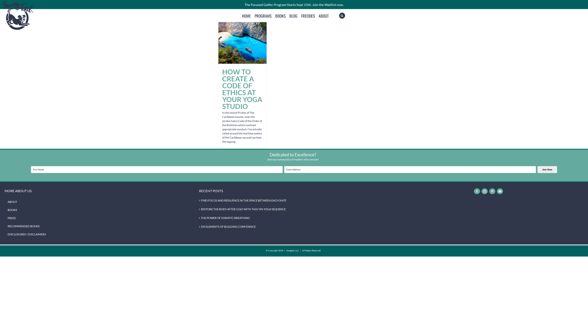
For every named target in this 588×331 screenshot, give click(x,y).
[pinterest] (492, 191)
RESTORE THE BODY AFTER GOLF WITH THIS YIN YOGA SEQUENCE (243, 209)
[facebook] (477, 191)
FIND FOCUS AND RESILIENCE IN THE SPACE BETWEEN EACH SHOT (243, 200)
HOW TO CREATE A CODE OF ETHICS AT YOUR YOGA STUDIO (242, 40)
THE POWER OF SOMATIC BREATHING (225, 218)
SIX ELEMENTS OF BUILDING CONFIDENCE (228, 226)
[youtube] (500, 191)
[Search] (342, 16)
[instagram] (485, 191)
